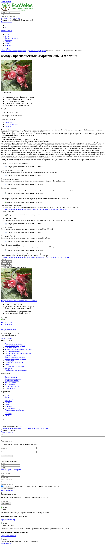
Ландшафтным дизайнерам (14, 410)
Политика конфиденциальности (12, 428)
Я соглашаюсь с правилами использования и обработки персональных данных (31, 486)
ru (5, 25)
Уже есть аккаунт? (7, 490)
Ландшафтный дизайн (13, 379)
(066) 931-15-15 (6, 324)
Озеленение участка (12, 386)
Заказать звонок (6, 22)
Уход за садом (10, 384)
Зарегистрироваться (8, 488)
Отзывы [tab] (8, 126)
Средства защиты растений (14, 366)
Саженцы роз (9, 361)
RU (10, 543)
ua (6, 27)
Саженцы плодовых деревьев (15, 359)
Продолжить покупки (8, 536)
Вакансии (8, 412)
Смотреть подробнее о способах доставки (16, 257)
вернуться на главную (8, 520)
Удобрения (9, 368)
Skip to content (6, 2)
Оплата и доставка (11, 38)
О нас (7, 34)
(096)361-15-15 (6, 18)
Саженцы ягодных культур (14, 362)
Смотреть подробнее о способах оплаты (15, 209)
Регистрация (17, 470)
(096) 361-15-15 (6, 322)
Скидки (7, 43)
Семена (7, 364)
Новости (8, 42)
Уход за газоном (10, 382)
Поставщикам (10, 408)
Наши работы (10, 388)
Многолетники (10, 355)
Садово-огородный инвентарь (15, 357)
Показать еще (6, 265)
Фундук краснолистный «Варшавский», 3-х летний (19, 301)
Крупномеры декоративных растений (18, 349)
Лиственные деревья (12, 351)
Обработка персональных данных (36, 428)
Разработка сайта (7, 432)
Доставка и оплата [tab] (11, 124)
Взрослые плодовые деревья (15, 346)
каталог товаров (6, 31)
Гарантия (8, 414)
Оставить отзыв (7, 261)
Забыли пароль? (6, 470)
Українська (5, 543)
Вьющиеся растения (12, 348)
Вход (3, 467)
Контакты (8, 45)
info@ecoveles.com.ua (8, 330)
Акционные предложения (14, 344)
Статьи (7, 415)
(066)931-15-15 (17, 18)
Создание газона (11, 377)
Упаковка (8, 40)
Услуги (7, 36)
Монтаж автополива (12, 381)
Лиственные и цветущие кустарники (18, 353)
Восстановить (6, 503)
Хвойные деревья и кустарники (16, 370)
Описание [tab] (8, 123)
